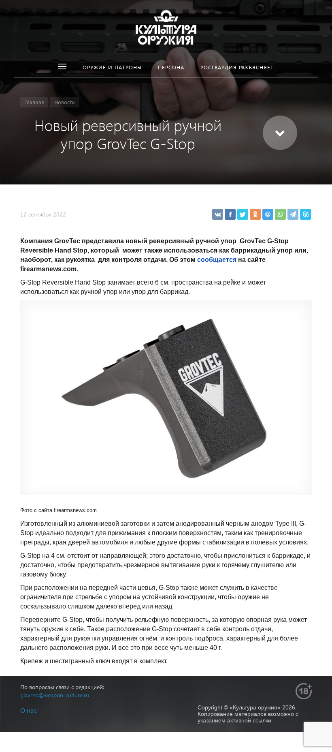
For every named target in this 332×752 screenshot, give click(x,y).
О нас (28, 710)
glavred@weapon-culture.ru (54, 695)
